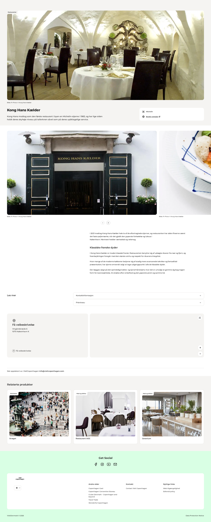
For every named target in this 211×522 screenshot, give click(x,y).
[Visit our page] (102, 464)
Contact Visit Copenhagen (136, 488)
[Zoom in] (200, 347)
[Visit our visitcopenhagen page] (96, 464)
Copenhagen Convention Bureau (102, 491)
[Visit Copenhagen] (20, 478)
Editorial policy (169, 491)
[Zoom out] (200, 353)
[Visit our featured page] (109, 464)
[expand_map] (199, 317)
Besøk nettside (152, 117)
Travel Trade (93, 500)
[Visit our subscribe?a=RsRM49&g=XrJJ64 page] (115, 464)
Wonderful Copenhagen (98, 503)
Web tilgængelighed (171, 488)
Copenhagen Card (96, 488)
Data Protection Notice (195, 516)
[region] (147, 335)
